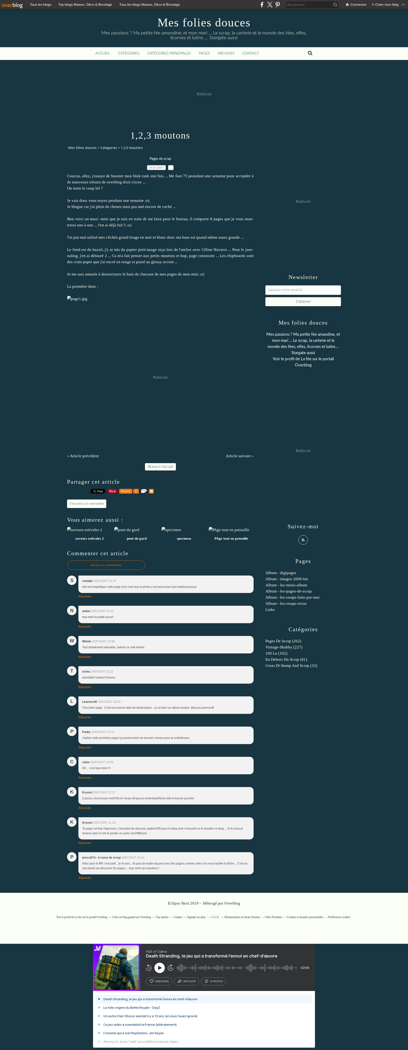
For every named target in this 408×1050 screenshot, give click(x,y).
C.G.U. (215, 917)
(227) (283, 647)
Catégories (128, 53)
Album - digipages (280, 573)
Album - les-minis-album (286, 585)
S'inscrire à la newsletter (86, 503)
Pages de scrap (160, 159)
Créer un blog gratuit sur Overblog (131, 917)
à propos (216, 981)
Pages (204, 53)
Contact (250, 53)
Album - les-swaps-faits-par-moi (292, 597)
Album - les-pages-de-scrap (288, 591)
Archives (226, 53)
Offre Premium (273, 917)
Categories (108, 147)
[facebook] (262, 4)
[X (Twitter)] (270, 4)
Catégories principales (169, 53)
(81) (286, 659)
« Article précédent (83, 456)
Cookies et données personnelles (305, 917)
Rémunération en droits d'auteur (242, 917)
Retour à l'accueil (160, 467)
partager (189, 981)
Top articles (162, 917)
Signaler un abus (196, 917)
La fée (306, 359)
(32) (291, 665)
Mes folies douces (204, 22)
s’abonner (162, 981)
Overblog (232, 903)
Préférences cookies (339, 917)
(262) (283, 641)
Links (270, 609)
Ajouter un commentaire (106, 565)
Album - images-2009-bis (286, 579)
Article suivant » (240, 456)
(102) (276, 653)
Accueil (102, 53)
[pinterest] (277, 4)
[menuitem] (103, 53)
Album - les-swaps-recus (286, 603)
